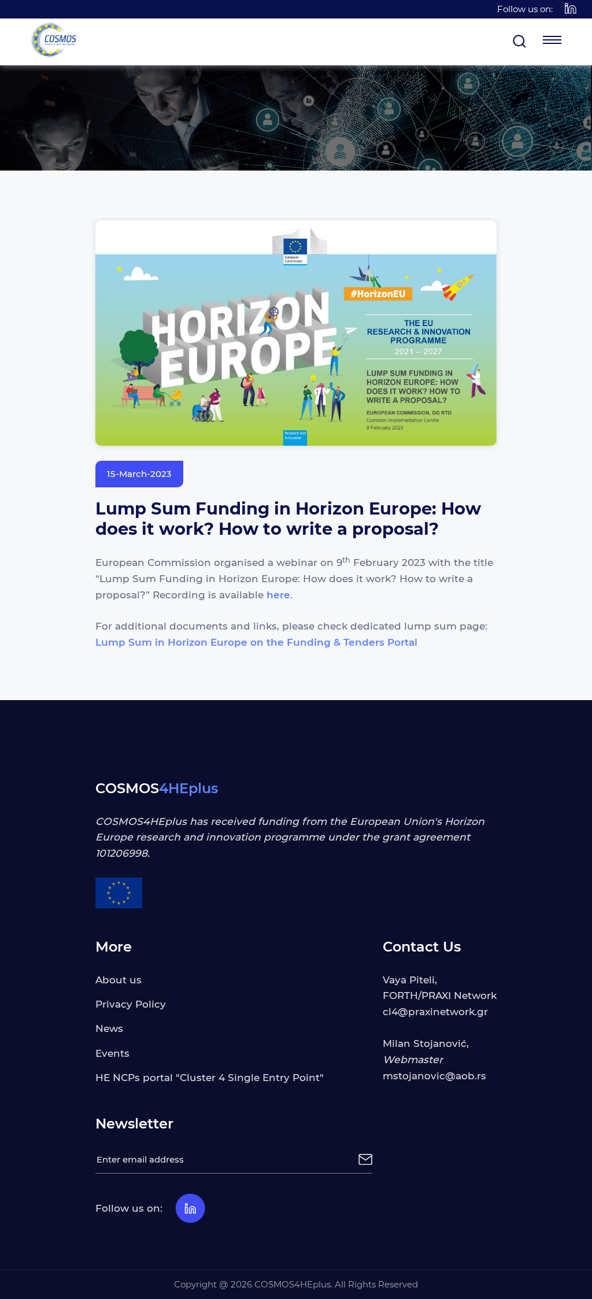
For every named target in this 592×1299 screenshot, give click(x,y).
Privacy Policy (130, 1004)
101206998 (121, 853)
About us (118, 980)
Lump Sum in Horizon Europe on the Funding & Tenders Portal (256, 642)
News (109, 1028)
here (278, 595)
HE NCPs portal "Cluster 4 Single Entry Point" (209, 1077)
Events (112, 1053)
